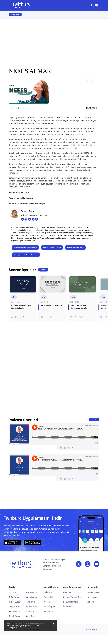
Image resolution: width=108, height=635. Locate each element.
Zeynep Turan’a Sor (72, 597)
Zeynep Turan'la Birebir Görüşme (26, 255)
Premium (67, 592)
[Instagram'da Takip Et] (87, 564)
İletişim (90, 601)
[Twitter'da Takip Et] (79, 564)
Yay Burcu (30, 601)
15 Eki (76, 302)
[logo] (24, 5)
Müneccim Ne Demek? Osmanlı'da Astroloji (80, 306)
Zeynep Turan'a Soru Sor (52, 247)
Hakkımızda (92, 597)
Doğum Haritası (70, 601)
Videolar (47, 601)
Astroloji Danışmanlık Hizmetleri (25, 247)
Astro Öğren (49, 606)
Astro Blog (48, 611)
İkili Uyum (68, 606)
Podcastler (48, 597)
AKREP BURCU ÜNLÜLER (51, 305)
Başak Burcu (14, 616)
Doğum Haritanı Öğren (75, 247)
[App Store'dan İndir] (12, 542)
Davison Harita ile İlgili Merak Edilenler (21, 306)
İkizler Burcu (14, 601)
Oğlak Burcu (31, 606)
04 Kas (46, 302)
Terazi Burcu (31, 592)
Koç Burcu (13, 592)
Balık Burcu (30, 616)
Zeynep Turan (93, 592)
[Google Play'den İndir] (32, 542)
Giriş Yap (15, 14)
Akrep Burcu (31, 597)
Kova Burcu (30, 611)
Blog (13, 297)
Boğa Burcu (14, 597)
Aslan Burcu (14, 611)
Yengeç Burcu (15, 606)
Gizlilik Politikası (92, 629)
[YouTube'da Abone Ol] (96, 564)
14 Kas (17, 302)
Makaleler (47, 592)
